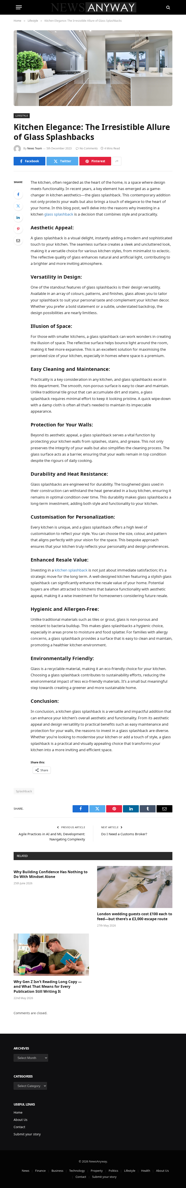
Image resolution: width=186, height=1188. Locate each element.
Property (97, 1171)
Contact (19, 1127)
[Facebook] (18, 194)
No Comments (89, 148)
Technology (77, 1171)
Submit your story (27, 1134)
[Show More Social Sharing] (116, 161)
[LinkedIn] (18, 217)
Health (145, 1171)
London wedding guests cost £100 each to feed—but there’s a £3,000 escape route (134, 916)
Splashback (24, 791)
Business (57, 1171)
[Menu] (19, 7)
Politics (113, 1171)
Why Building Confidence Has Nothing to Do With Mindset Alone (51, 874)
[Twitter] (18, 205)
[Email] (18, 240)
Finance (40, 1171)
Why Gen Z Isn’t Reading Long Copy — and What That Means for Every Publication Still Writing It (48, 986)
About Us (20, 1119)
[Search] (167, 7)
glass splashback (58, 214)
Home (18, 1112)
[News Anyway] (93, 7)
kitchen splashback (71, 570)
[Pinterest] (18, 228)
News (25, 1171)
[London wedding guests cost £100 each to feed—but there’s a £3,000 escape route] (134, 887)
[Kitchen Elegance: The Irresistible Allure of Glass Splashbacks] (93, 68)
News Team (34, 148)
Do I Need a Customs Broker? (124, 834)
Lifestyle (21, 115)
